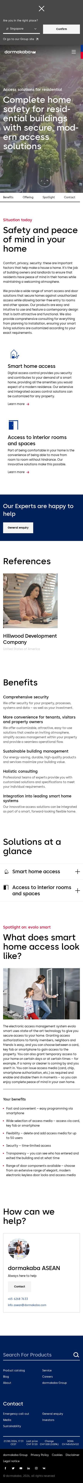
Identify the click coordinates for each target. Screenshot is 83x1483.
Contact (69, 197)
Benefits (8, 197)
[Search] (76, 1355)
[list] (41, 612)
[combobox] (21, 29)
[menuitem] (20, 52)
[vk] (44, 1468)
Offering (28, 197)
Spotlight (49, 197)
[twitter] (13, 1468)
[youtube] (20, 1468)
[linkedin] (28, 1468)
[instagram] (36, 1468)
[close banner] (41, 8)
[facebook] (5, 1468)
